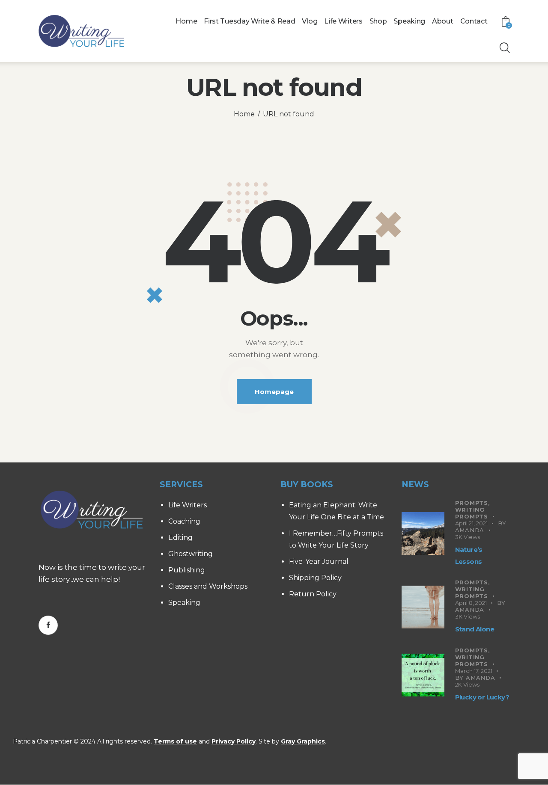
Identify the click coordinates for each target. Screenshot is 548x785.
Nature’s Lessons (468, 555)
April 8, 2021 (471, 602)
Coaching (184, 521)
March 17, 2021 (473, 670)
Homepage (274, 392)
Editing (180, 537)
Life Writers (187, 505)
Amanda (470, 530)
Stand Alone (474, 629)
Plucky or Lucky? (482, 697)
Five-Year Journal (318, 561)
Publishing (186, 570)
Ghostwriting (190, 554)
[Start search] (504, 48)
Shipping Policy (315, 578)
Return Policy (313, 594)
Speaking (184, 602)
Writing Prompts (471, 513)
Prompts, (472, 502)
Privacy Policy (233, 741)
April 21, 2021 (471, 523)
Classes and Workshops (207, 586)
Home (244, 114)
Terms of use (175, 741)
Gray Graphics (303, 741)
